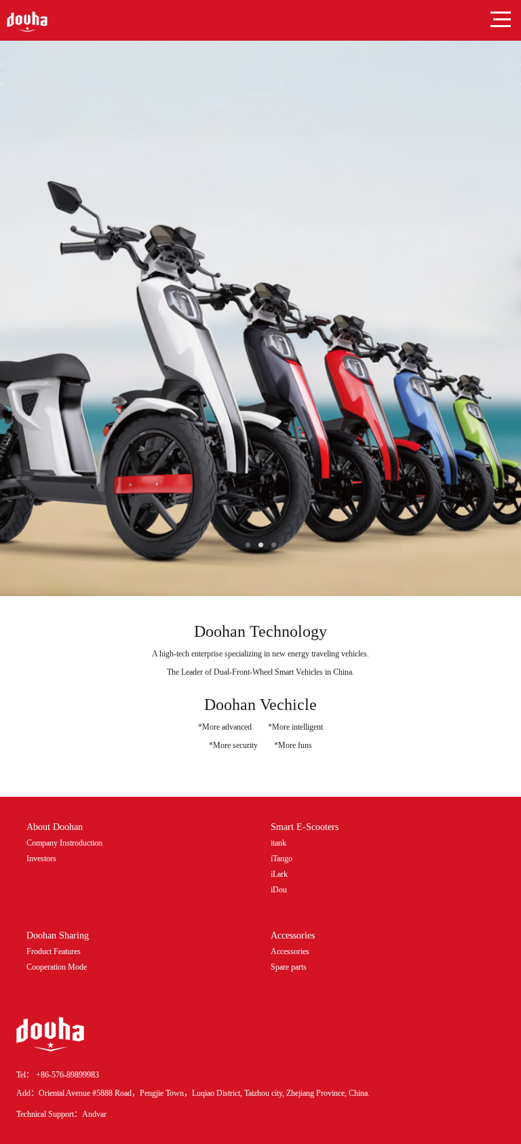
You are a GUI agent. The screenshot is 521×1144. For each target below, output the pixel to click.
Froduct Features (53, 951)
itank (278, 843)
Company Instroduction (64, 843)
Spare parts (289, 967)
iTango (281, 858)
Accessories (290, 951)
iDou (279, 889)
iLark (279, 874)
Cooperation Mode (56, 967)
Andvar (94, 1114)
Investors (41, 858)
